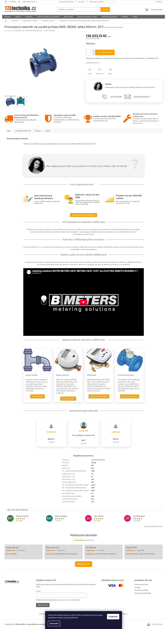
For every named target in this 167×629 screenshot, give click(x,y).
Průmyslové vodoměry (129, 396)
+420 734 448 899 (116, 97)
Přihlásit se (43, 605)
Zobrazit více (83, 564)
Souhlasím (113, 616)
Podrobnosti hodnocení (34, 31)
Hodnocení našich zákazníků (83, 215)
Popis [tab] (9, 131)
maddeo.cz (124, 614)
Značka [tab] (47, 131)
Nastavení (54, 623)
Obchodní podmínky (97, 2)
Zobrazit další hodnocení (153, 526)
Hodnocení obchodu (66, 2)
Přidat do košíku (106, 52)
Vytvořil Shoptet (157, 624)
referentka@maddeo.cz (141, 97)
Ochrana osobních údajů (142, 593)
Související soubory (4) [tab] (23, 131)
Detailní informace (92, 63)
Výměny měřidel (37, 396)
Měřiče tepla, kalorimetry (99, 396)
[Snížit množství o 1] (94, 53)
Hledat (105, 9)
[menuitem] (7, 17)
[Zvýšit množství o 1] (94, 51)
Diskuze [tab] (38, 131)
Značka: (49, 30)
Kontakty (81, 2)
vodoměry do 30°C (98, 460)
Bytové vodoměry (68, 398)
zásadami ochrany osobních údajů (68, 600)
